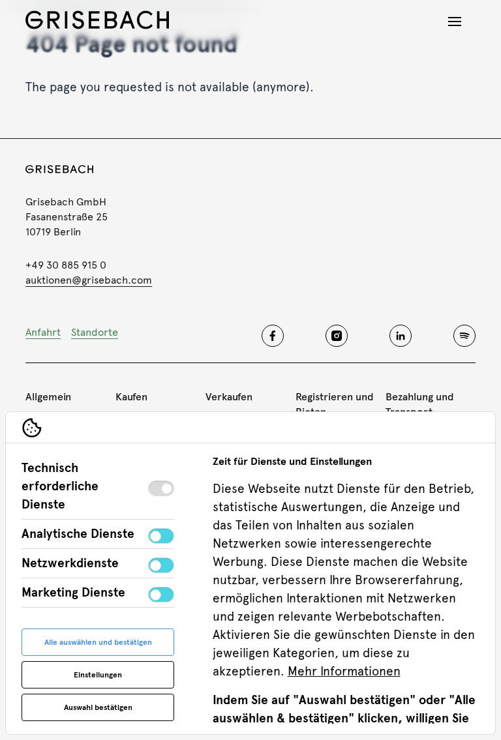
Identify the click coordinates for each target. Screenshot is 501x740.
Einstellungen (98, 674)
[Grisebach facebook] (273, 336)
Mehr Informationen (344, 671)
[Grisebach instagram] (337, 336)
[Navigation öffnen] (455, 21)
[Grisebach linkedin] (400, 336)
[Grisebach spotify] (464, 336)
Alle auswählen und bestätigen (98, 642)
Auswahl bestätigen (98, 707)
